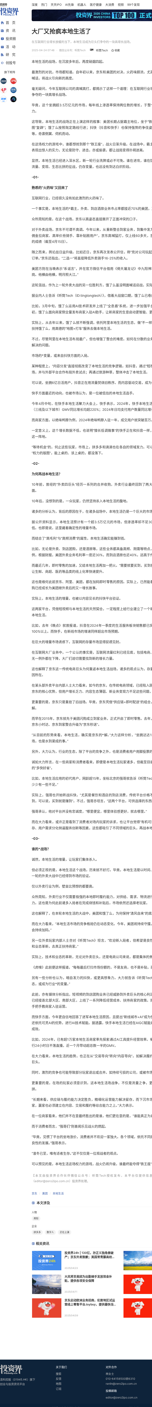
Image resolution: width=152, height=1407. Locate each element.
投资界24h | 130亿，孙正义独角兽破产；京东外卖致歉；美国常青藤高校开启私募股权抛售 (90, 1255)
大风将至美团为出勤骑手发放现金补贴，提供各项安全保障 (88, 1279)
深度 (35, 5)
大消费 (109, 5)
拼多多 (37, 1232)
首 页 (10, 23)
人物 (34, 1212)
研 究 (10, 55)
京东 (34, 1193)
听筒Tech (102, 50)
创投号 (11, 63)
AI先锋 (69, 5)
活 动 (10, 47)
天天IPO (56, 5)
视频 (121, 5)
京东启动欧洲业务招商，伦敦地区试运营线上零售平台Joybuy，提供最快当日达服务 (90, 1302)
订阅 (58, 1388)
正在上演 (64, 1232)
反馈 (58, 1378)
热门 (44, 5)
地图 (58, 1383)
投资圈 (11, 39)
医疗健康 (96, 5)
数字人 (50, 1232)
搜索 (58, 1373)
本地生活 (58, 1193)
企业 (34, 1226)
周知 (36, 1218)
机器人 (81, 5)
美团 (45, 1193)
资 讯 (10, 31)
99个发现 (133, 5)
